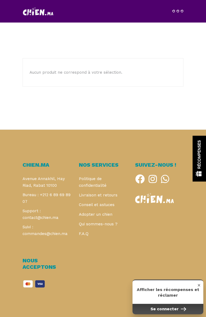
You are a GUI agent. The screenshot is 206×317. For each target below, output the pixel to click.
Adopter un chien (95, 214)
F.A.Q (84, 233)
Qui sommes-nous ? (98, 224)
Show (199, 158)
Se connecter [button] (165, 309)
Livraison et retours (98, 195)
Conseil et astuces (97, 204)
